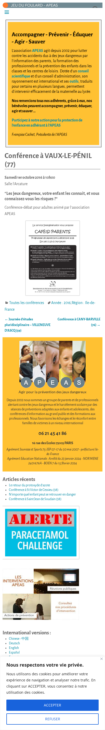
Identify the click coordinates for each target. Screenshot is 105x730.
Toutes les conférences (26, 303)
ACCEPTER (52, 705)
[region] (52, 693)
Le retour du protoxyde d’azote (29, 485)
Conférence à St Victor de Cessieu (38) (33, 490)
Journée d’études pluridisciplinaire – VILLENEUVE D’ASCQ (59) (27, 325)
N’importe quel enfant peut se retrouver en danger (42, 494)
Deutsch (14, 643)
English (14, 648)
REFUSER (52, 718)
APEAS (37, 51)
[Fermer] (101, 659)
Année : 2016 (61, 303)
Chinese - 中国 (19, 639)
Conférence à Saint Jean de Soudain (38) (35, 499)
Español (14, 652)
